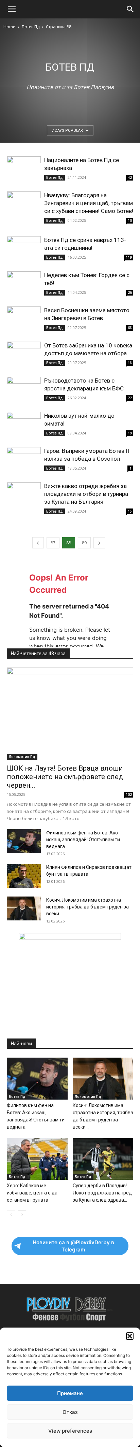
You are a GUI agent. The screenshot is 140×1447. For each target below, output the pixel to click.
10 (130, 220)
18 (130, 362)
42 (130, 177)
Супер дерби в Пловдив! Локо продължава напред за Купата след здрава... (102, 1193)
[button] (129, 1336)
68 (130, 327)
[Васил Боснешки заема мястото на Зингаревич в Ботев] (24, 318)
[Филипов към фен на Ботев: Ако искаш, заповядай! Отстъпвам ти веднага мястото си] (24, 841)
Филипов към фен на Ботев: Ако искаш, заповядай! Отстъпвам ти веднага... (83, 839)
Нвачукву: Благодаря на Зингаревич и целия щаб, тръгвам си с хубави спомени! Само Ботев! (88, 203)
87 (53, 543)
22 (130, 398)
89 (84, 543)
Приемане (70, 1393)
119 (129, 257)
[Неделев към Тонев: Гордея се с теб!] (24, 283)
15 (130, 511)
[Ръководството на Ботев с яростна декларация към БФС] (24, 389)
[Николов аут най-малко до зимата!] (24, 424)
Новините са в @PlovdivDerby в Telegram (73, 1246)
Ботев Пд (30, 27)
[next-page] (99, 542)
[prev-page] (38, 542)
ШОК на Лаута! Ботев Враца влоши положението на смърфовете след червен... (65, 776)
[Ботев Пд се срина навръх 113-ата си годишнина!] (24, 248)
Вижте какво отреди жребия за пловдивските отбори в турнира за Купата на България (86, 494)
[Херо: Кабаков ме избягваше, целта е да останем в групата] (37, 1159)
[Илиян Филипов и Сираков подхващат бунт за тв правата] (24, 876)
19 (130, 433)
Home (9, 27)
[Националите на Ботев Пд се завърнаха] (24, 168)
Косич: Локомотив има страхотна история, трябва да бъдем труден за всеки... (87, 906)
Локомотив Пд (22, 756)
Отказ (70, 1412)
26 (130, 292)
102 (129, 794)
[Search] (130, 9)
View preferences (70, 1431)
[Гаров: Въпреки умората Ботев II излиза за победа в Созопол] (24, 459)
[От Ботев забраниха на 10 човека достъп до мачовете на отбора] (24, 354)
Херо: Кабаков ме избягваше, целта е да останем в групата (32, 1193)
